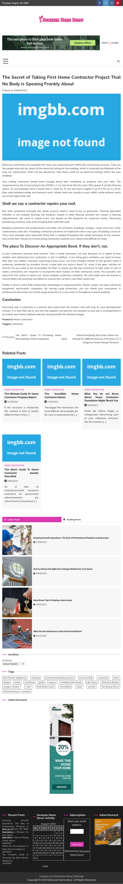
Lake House (91, 682)
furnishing (29, 682)
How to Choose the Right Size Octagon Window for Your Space (63, 569)
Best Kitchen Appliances (14, 677)
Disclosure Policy (63, 876)
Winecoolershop (11, 691)
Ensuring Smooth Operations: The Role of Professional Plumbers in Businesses (71, 538)
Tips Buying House (110, 686)
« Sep (45, 865)
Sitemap (79, 876)
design (6, 682)
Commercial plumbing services (59, 677)
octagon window (11, 686)
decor (116, 677)
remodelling (65, 686)
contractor (17, 323)
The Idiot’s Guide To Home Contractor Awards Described (21, 473)
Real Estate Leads (45, 686)
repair (79, 686)
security (91, 686)
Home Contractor (23, 319)
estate (17, 682)
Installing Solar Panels (71, 682)
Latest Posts (14, 519)
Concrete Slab (85, 677)
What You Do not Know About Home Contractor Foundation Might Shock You (101, 397)
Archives (7, 660)
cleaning (36, 677)
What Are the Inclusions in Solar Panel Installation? (57, 631)
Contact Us (45, 876)
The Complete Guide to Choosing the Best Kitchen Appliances (15, 857)
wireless (26, 691)
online (28, 686)
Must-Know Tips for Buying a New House (52, 600)
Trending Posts (74, 519)
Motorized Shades (110, 682)
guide (41, 682)
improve (52, 682)
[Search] (118, 61)
